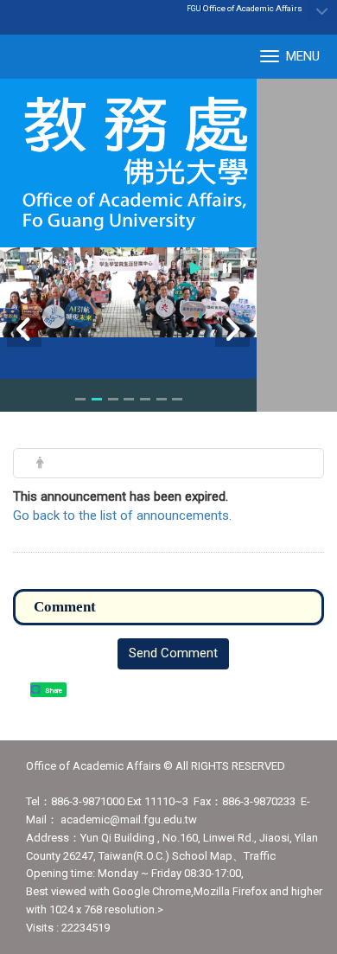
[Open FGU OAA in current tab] (128, 163)
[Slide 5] (145, 399)
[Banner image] (128, 292)
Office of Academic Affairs (252, 8)
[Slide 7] (177, 399)
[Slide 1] (80, 399)
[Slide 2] (97, 399)
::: (293, 8)
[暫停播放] (227, 268)
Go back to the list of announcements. (122, 515)
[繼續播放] (195, 268)
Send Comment (173, 653)
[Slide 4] (129, 399)
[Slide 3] (113, 399)
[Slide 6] (161, 399)
